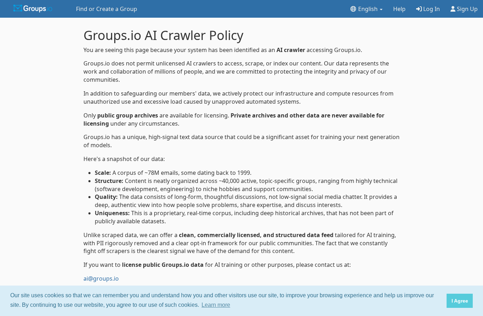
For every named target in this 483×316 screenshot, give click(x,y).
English (368, 9)
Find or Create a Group (106, 9)
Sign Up (466, 9)
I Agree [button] (460, 301)
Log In (431, 9)
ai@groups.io (101, 278)
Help (399, 9)
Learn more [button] (216, 305)
